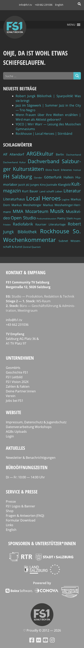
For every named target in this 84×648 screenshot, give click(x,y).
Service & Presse (22, 491)
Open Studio (23, 218)
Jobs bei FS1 (14, 400)
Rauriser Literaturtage (50, 224)
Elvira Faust (52, 170)
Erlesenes (66, 170)
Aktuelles (15, 448)
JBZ (27, 184)
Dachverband (73, 154)
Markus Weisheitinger (27, 205)
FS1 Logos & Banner (20, 506)
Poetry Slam (65, 218)
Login (10, 436)
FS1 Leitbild (14, 377)
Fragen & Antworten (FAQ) (25, 515)
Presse (11, 501)
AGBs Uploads (16, 431)
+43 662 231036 (43, 4)
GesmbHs (13, 368)
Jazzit (21, 184)
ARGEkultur (40, 153)
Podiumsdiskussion (46, 218)
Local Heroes (43, 198)
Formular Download (20, 520)
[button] (71, 25)
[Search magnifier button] (77, 76)
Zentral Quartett (32, 247)
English (59, 4)
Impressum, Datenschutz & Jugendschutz (36, 422)
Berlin (60, 154)
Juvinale (51, 184)
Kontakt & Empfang (26, 272)
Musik (57, 211)
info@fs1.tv (25, 4)
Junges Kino (38, 184)
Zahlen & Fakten (17, 386)
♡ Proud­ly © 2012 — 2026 (42, 630)
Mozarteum (36, 211)
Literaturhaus (14, 199)
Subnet (63, 241)
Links (9, 525)
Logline (66, 199)
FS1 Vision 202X (17, 382)
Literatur (72, 191)
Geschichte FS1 (17, 372)
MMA (18, 211)
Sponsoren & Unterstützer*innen (42, 543)
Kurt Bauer (30, 191)
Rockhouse (54, 231)
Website (13, 412)
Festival (77, 170)
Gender (38, 177)
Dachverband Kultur (14, 162)
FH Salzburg (17, 176)
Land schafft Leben (50, 191)
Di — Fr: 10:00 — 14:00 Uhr (25, 477)
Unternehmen (20, 358)
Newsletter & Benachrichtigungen (30, 457)
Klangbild (64, 185)
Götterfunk (53, 177)
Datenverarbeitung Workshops (29, 427)
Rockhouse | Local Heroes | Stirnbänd (44, 133)
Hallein (68, 177)
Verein (10, 396)
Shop (9, 511)
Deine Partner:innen (21, 391)
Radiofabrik (23, 224)
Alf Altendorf (13, 154)
